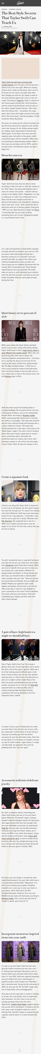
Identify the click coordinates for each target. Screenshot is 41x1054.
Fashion (4, 9)
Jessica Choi (8, 26)
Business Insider (29, 415)
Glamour (8, 376)
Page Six (20, 100)
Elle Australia (7, 521)
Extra (37, 210)
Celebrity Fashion (15, 9)
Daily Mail (34, 685)
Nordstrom (10, 565)
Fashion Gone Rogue (18, 1004)
